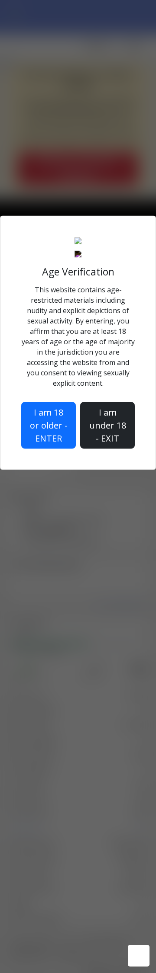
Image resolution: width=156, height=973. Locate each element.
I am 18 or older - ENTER (49, 425)
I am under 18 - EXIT (107, 425)
